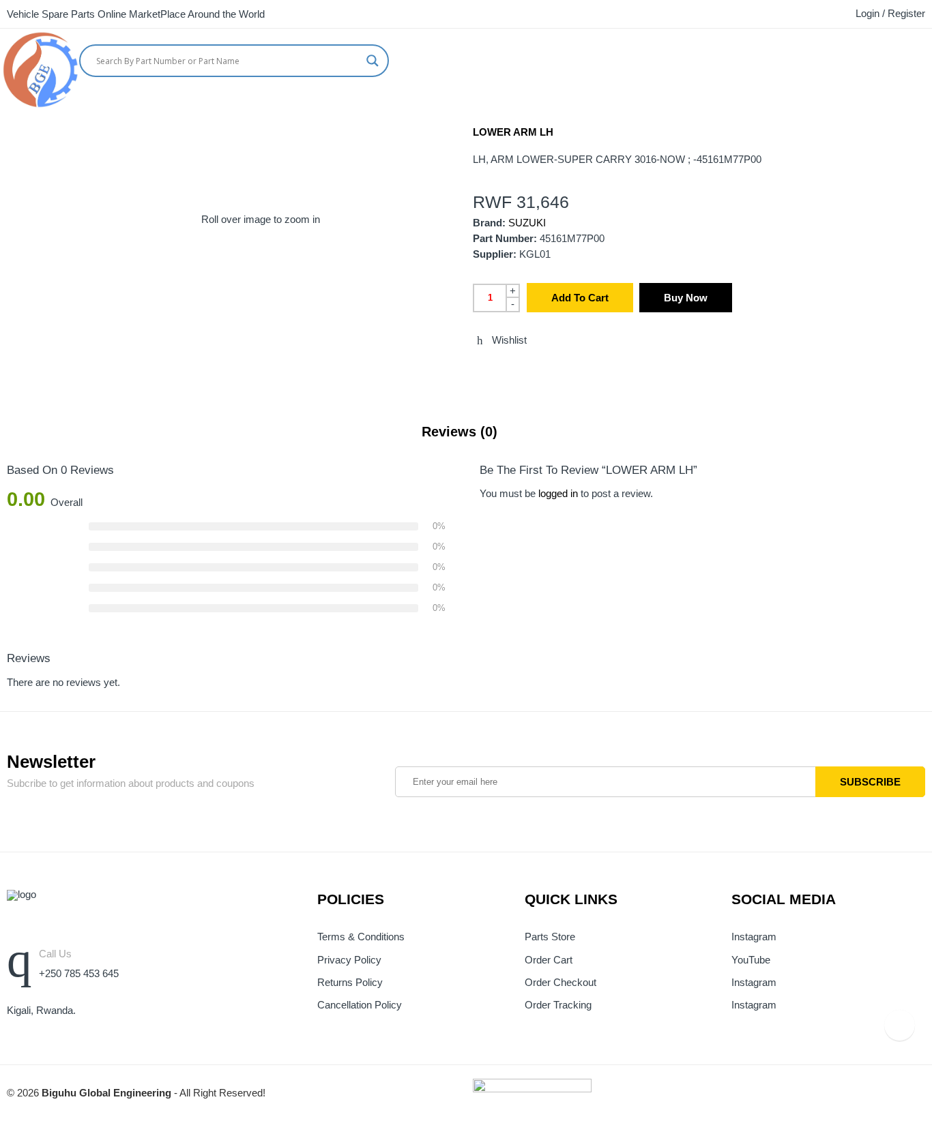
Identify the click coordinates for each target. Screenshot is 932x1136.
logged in (558, 493)
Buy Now (686, 297)
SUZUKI (527, 223)
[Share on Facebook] (502, 369)
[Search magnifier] (372, 60)
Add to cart (580, 297)
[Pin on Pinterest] (553, 369)
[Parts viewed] (899, 1025)
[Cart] (901, 57)
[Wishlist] (927, 57)
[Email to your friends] (527, 369)
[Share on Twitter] (477, 369)
